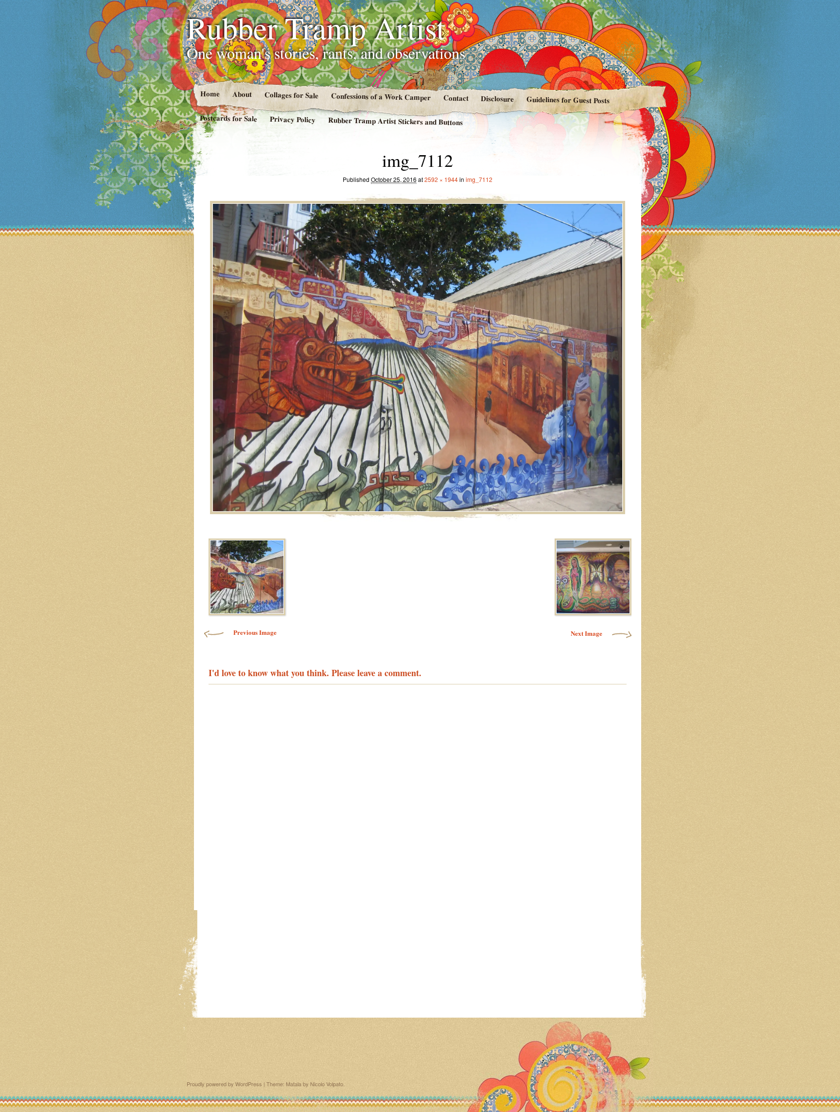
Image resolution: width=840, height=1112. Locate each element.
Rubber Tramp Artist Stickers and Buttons (395, 120)
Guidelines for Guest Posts (568, 99)
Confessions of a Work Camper (380, 96)
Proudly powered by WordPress (224, 1084)
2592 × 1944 (441, 179)
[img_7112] (418, 355)
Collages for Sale (291, 95)
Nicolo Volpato (326, 1084)
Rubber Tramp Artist (316, 27)
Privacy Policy (292, 119)
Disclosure (497, 98)
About (241, 94)
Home (209, 93)
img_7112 (479, 179)
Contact (455, 97)
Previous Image (255, 632)
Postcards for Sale (228, 118)
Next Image (586, 633)
